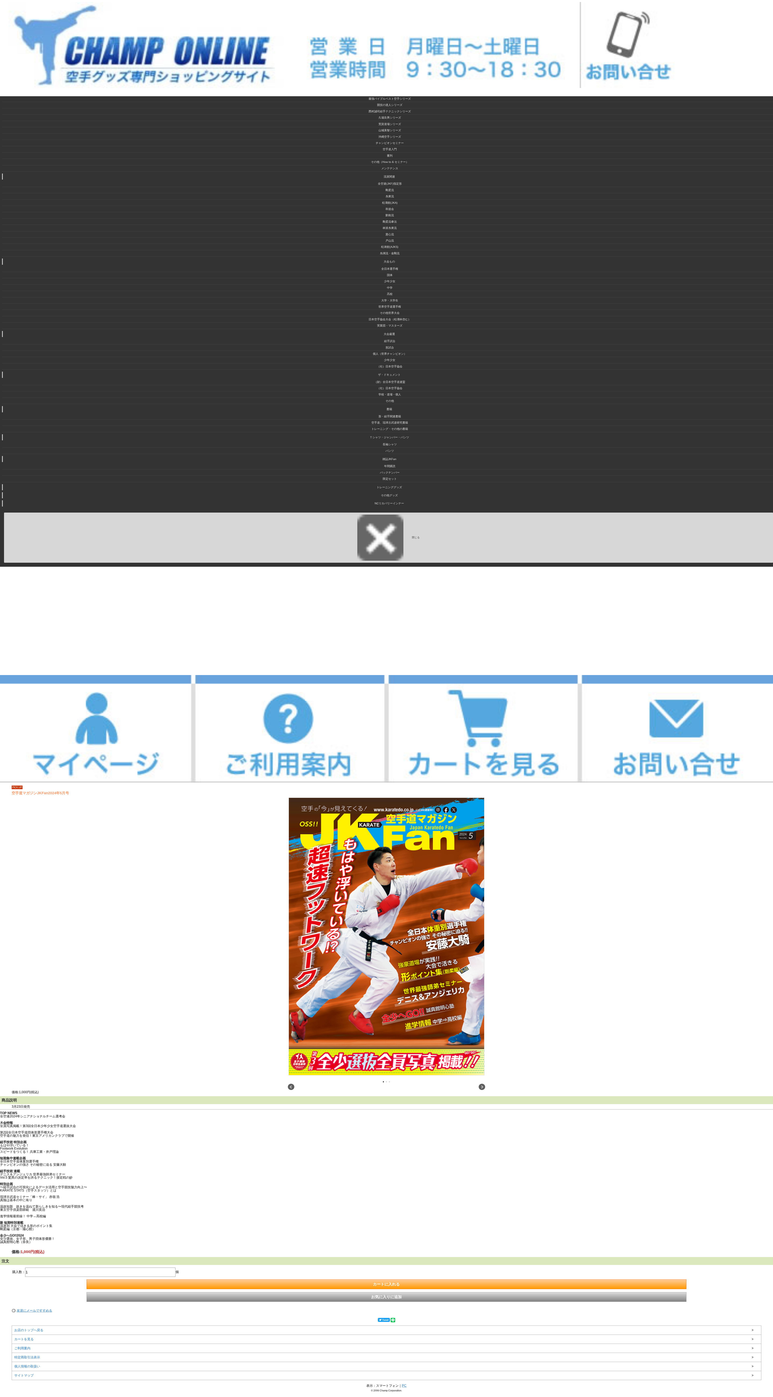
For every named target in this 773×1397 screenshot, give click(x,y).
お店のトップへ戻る (28, 1330)
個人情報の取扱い (27, 1366)
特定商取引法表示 (27, 1357)
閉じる (415, 537)
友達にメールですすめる (34, 1310)
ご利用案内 (22, 1348)
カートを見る (24, 1339)
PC (404, 1385)
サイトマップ (24, 1375)
